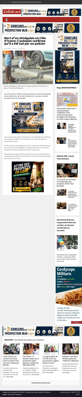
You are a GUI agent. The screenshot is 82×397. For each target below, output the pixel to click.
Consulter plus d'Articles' (41, 383)
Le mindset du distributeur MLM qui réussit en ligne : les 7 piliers (72, 207)
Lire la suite (9, 377)
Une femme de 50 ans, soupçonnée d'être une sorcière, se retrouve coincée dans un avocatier (66, 225)
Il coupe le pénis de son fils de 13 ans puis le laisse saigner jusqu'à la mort (51, 359)
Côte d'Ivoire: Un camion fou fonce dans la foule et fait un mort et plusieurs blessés (11, 360)
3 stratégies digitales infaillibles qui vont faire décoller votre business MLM (72, 128)
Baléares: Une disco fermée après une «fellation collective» (70, 358)
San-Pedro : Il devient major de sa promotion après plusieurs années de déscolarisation (31, 360)
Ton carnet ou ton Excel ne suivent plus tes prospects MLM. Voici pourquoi (66, 182)
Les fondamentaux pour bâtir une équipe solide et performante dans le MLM (72, 143)
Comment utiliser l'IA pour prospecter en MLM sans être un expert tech (73, 194)
